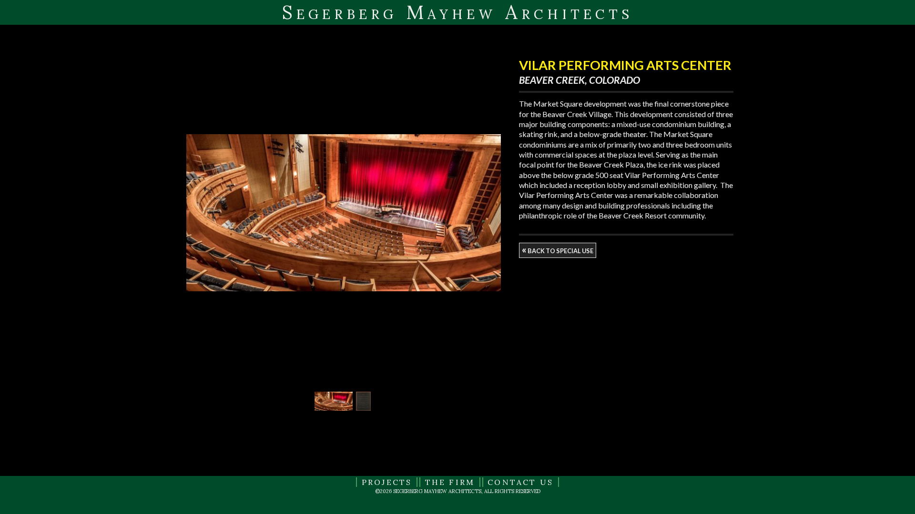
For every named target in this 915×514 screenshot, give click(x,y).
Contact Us (520, 482)
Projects (387, 482)
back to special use (557, 249)
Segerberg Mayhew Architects (457, 12)
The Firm (450, 482)
